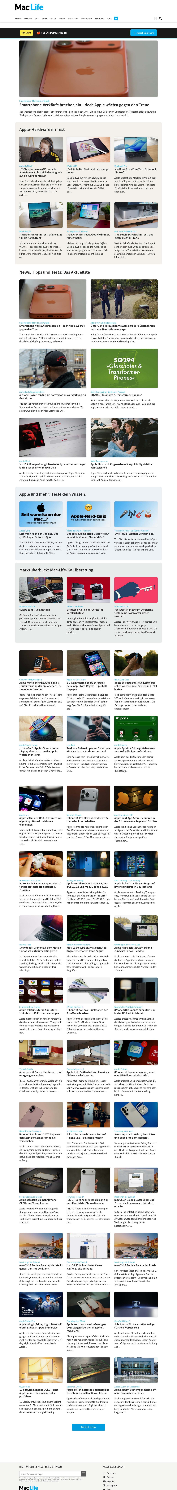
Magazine (73, 18)
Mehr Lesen (88, 1427)
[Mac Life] (52, 1488)
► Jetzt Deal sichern (143, 32)
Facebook (111, 1473)
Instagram (112, 1485)
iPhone (28, 18)
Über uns (86, 18)
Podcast (100, 18)
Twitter (110, 1477)
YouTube (110, 1481)
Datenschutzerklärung (50, 1481)
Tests (53, 18)
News (18, 18)
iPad (44, 18)
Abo (109, 18)
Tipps (62, 18)
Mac (37, 18)
